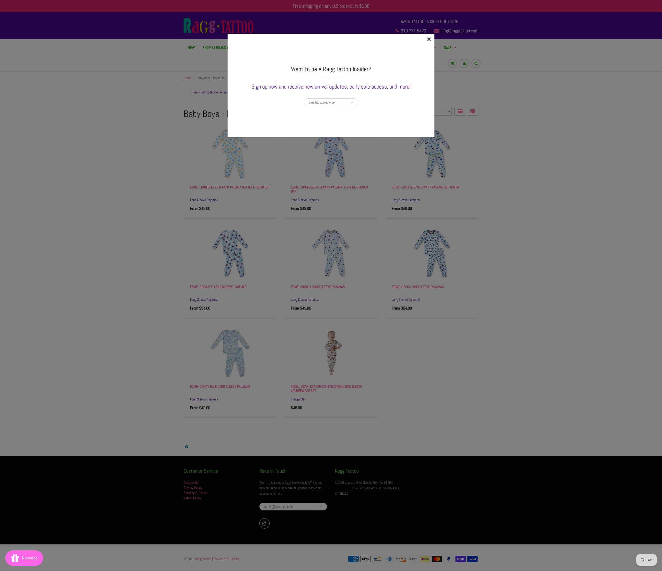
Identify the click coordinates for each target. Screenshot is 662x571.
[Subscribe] (352, 102)
